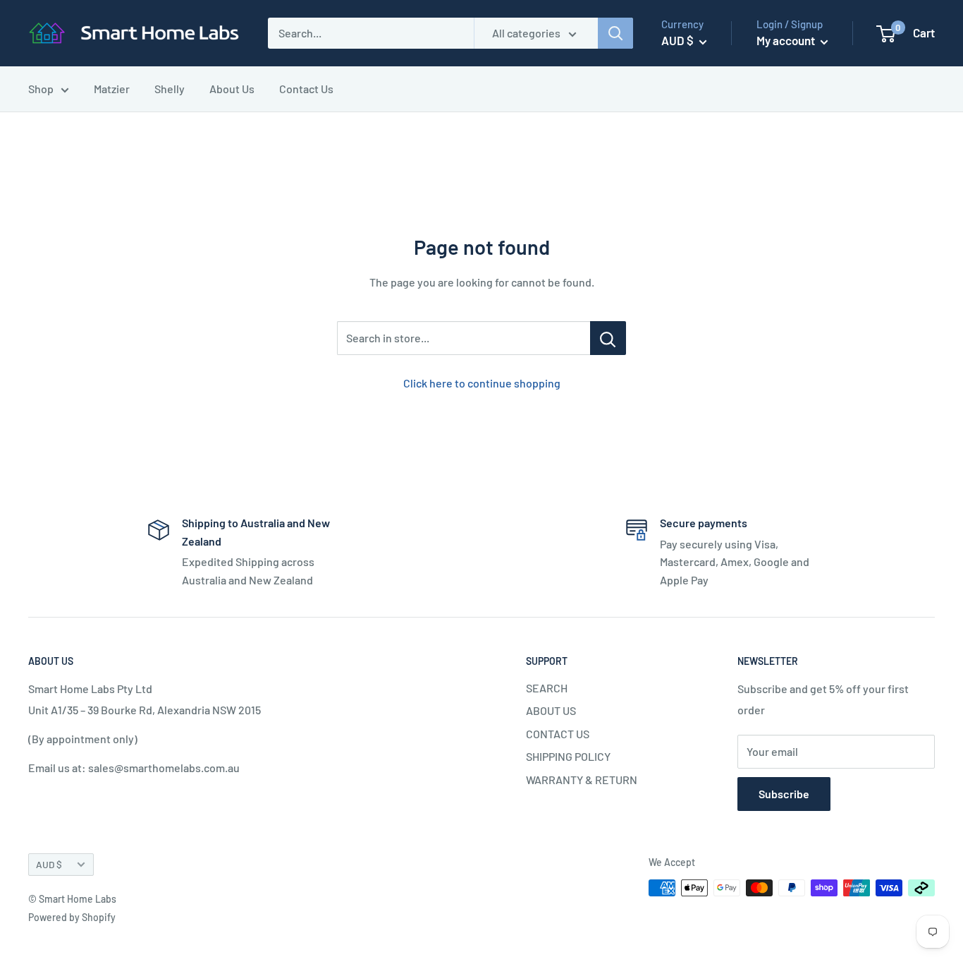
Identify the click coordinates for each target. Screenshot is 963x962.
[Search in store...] (608, 338)
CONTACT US (557, 733)
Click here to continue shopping (481, 383)
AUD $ (49, 864)
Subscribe (784, 793)
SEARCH (547, 688)
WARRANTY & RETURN (581, 779)
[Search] (615, 33)
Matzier (112, 88)
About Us (231, 88)
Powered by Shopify (72, 917)
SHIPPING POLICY (568, 756)
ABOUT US (551, 710)
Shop (41, 88)
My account (786, 40)
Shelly (169, 88)
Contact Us (306, 88)
